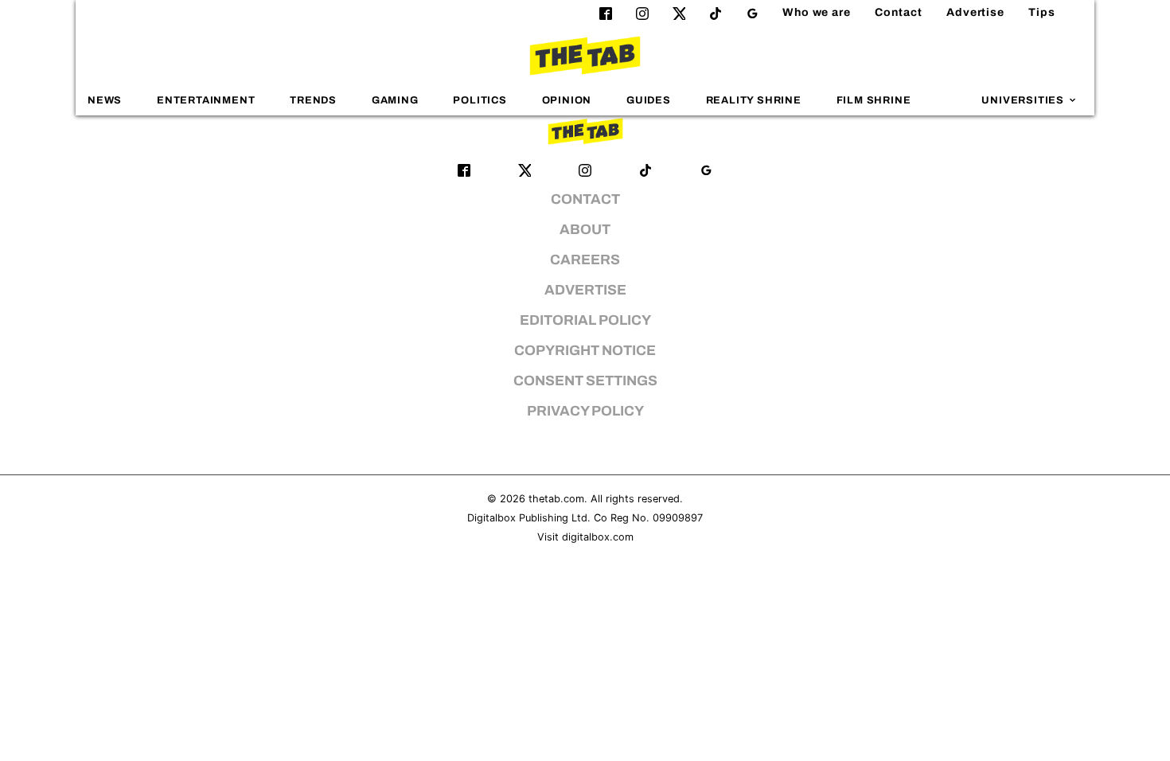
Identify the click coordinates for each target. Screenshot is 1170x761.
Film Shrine (874, 100)
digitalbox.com (598, 537)
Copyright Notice (585, 350)
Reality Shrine (753, 100)
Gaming (395, 100)
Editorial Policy (585, 320)
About (585, 229)
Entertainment (206, 100)
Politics (479, 100)
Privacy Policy (585, 411)
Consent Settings (585, 380)
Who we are (816, 12)
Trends (313, 100)
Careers (585, 259)
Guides (648, 100)
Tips (1041, 12)
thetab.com (556, 499)
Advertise (975, 12)
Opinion (567, 100)
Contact (898, 12)
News (105, 100)
